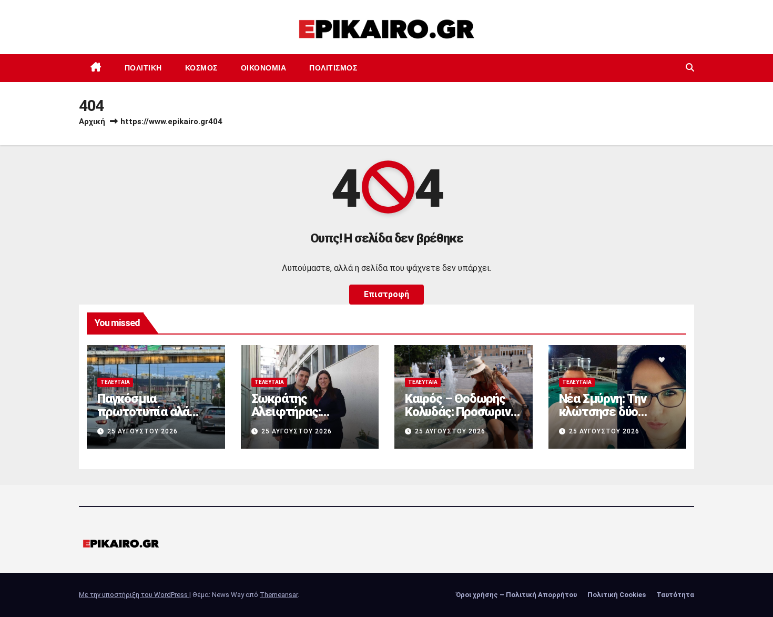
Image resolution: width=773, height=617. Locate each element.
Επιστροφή (386, 294)
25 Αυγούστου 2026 (142, 431)
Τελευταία (115, 382)
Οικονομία (264, 68)
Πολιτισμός (333, 68)
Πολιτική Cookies (616, 595)
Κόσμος (201, 68)
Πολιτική (143, 68)
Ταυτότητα (675, 595)
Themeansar (279, 595)
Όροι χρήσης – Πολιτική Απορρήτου (516, 595)
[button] (690, 68)
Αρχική (92, 121)
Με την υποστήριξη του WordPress (134, 595)
